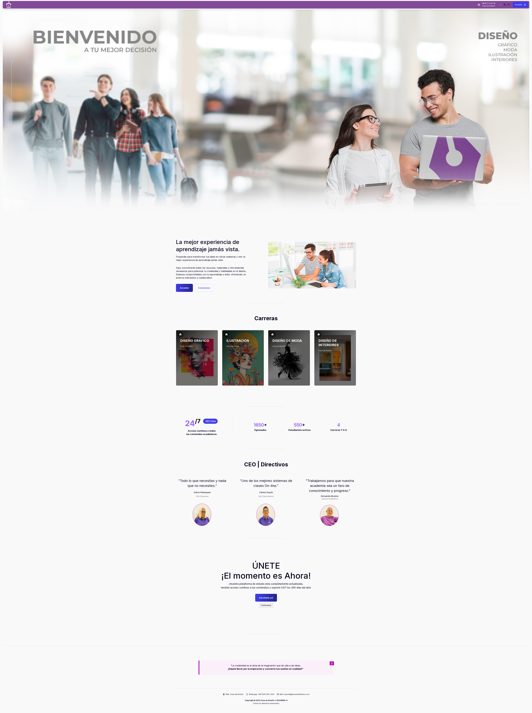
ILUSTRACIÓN (237, 341)
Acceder (184, 287)
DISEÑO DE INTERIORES (329, 343)
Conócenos (204, 287)
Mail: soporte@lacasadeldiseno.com (295, 694)
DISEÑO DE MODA (287, 341)
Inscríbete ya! (266, 597)
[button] (506, 4)
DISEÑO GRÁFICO (194, 341)
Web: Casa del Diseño (235, 694)
